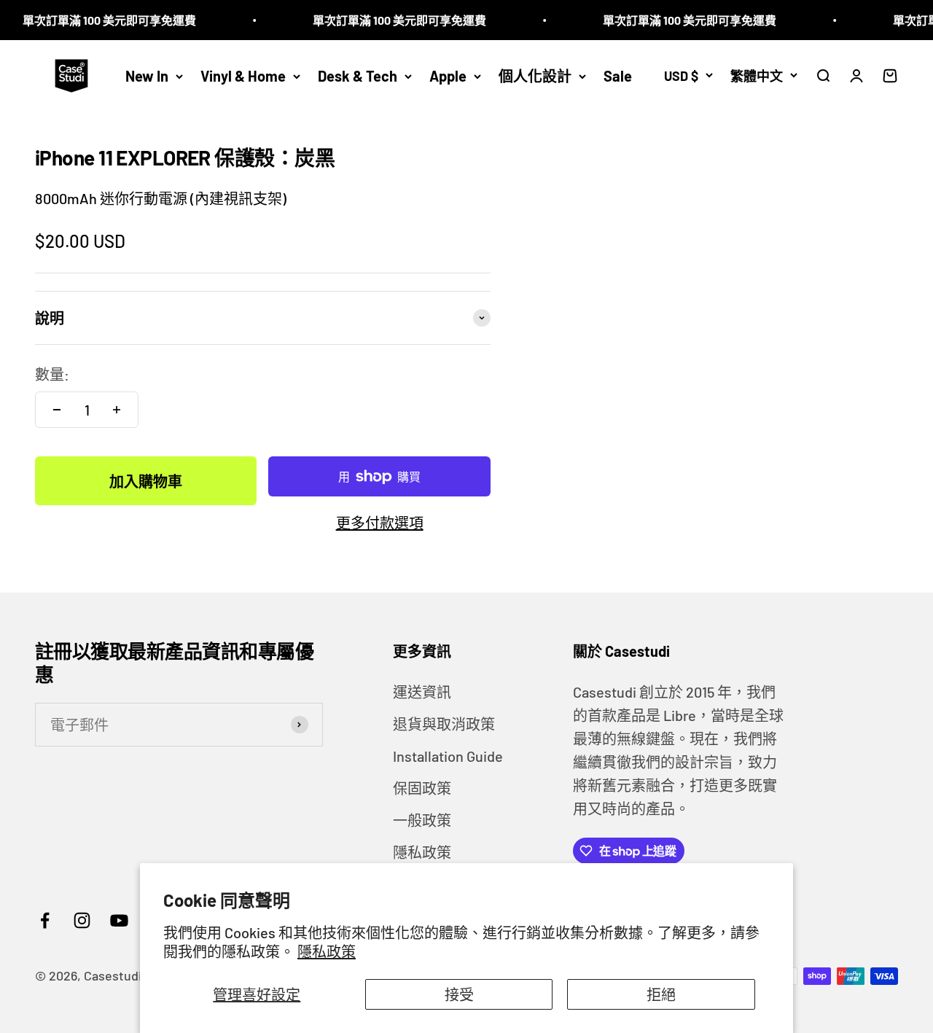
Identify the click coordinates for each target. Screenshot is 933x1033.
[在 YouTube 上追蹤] (119, 920)
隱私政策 (326, 951)
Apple (447, 76)
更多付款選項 (379, 522)
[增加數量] (116, 409)
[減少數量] (57, 409)
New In (146, 76)
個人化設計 (535, 76)
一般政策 (422, 820)
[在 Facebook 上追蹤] (45, 920)
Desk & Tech (357, 76)
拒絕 (661, 994)
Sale (618, 76)
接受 (459, 994)
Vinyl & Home (243, 76)
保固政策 (422, 788)
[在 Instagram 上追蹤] (82, 920)
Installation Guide (448, 756)
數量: (52, 374)
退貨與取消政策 (444, 724)
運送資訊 (422, 692)
